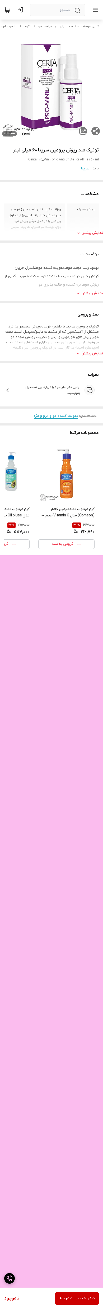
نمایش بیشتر (92, 232)
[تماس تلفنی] (9, 1278)
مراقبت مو (45, 26)
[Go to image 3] (4, 133)
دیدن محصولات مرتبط (77, 1298)
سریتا (85, 168)
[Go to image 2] (7, 133)
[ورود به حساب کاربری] (21, 9)
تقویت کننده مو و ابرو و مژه (56, 415)
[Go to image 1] (13, 133)
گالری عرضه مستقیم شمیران (79, 26)
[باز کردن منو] (94, 10)
